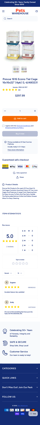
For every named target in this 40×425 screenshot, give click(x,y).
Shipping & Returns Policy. (14, 128)
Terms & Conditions (24, 126)
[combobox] (20, 18)
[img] (9, 90)
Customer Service (19, 351)
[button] (37, 11)
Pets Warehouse (23, 405)
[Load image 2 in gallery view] (24, 69)
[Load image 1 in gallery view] (16, 69)
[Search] (4, 18)
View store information (16, 150)
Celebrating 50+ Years (21, 330)
